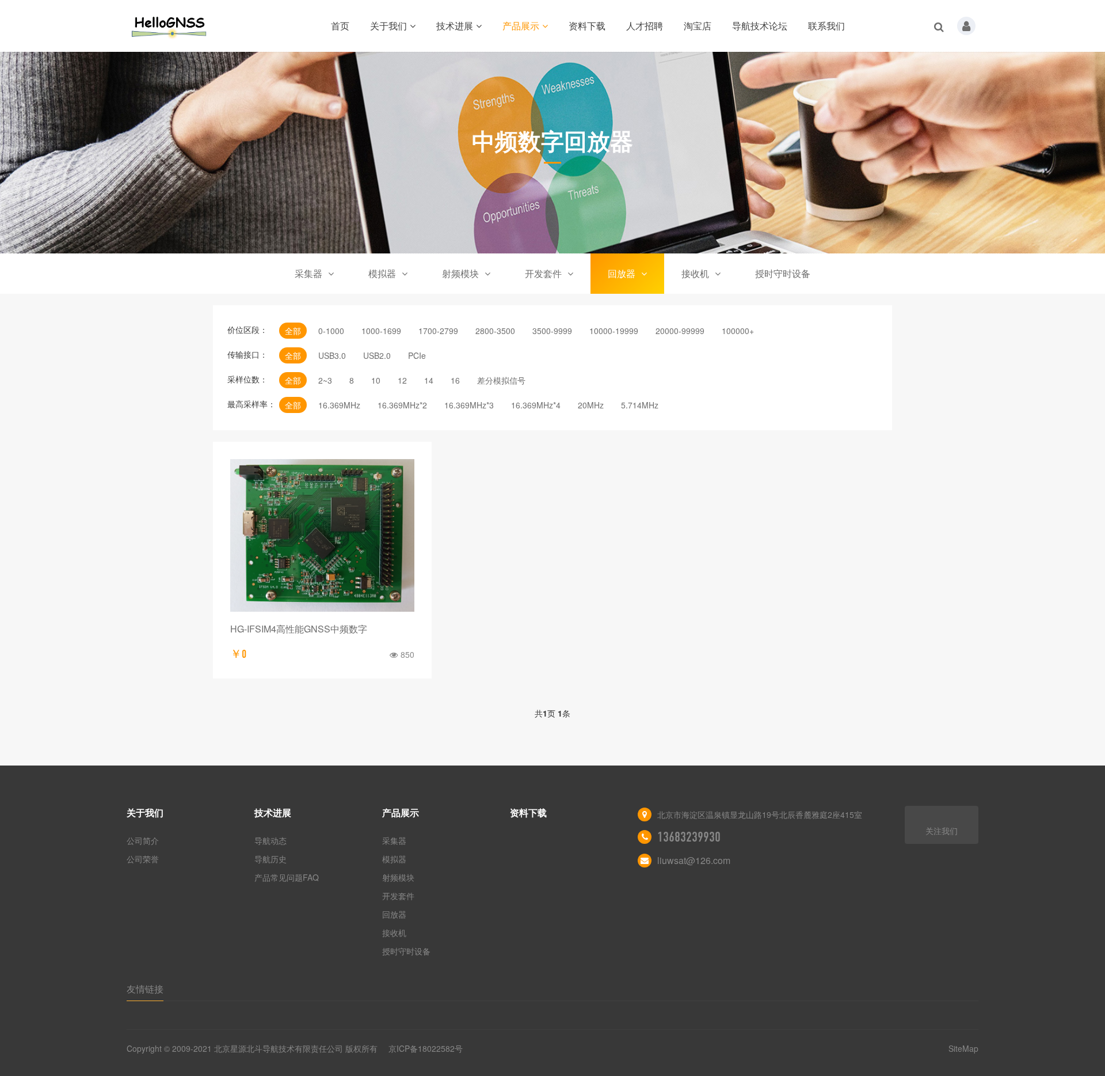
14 (428, 380)
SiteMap (963, 1048)
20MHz (591, 405)
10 (375, 380)
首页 (340, 25)
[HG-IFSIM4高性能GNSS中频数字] (322, 535)
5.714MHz (639, 405)
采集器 (308, 273)
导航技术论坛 (759, 25)
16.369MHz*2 (402, 405)
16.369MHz (339, 405)
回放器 (621, 273)
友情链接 (145, 988)
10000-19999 (613, 330)
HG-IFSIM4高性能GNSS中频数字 (298, 628)
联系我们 (826, 25)
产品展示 (520, 25)
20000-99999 (680, 330)
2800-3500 (495, 330)
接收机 (695, 273)
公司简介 (143, 840)
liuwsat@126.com (693, 860)
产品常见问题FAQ (286, 877)
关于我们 (388, 25)
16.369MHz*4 (536, 405)
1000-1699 (381, 330)
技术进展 (454, 25)
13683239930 (689, 836)
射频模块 (460, 273)
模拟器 (382, 273)
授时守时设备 (782, 273)
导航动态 (270, 840)
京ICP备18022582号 (425, 1048)
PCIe (417, 355)
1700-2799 (438, 330)
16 (455, 380)
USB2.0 (377, 355)
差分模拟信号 (501, 380)
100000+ (738, 330)
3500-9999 (552, 330)
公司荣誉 (143, 859)
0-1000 (331, 330)
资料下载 (587, 25)
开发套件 (543, 273)
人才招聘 (644, 25)
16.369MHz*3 (469, 405)
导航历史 (270, 859)
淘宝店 (697, 25)
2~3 (325, 380)
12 (402, 380)
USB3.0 (332, 355)
